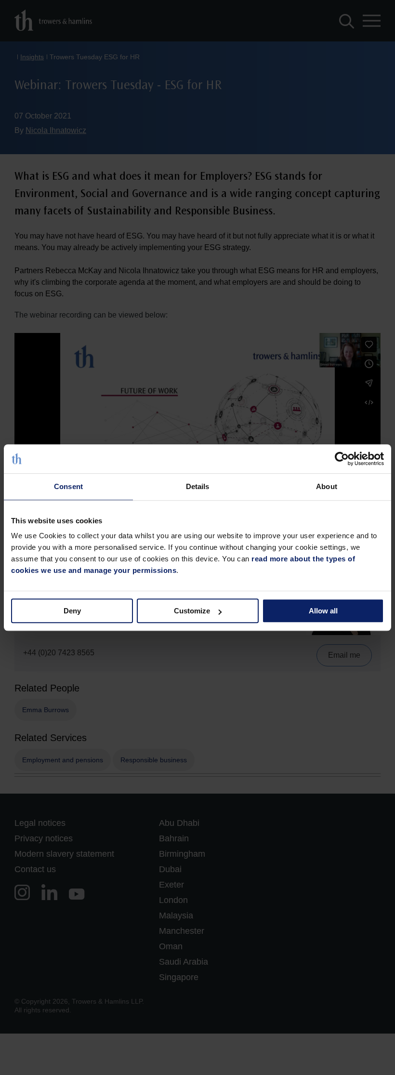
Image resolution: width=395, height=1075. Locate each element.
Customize (192, 611)
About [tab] (326, 486)
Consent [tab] (68, 486)
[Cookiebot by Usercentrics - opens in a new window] (342, 458)
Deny (72, 611)
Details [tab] (198, 486)
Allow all (323, 611)
